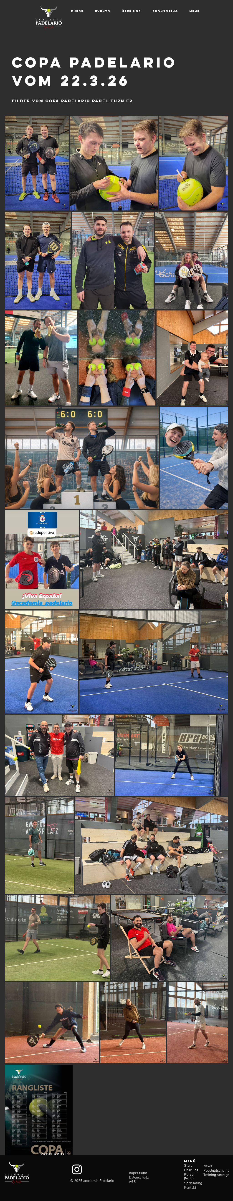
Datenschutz (139, 1177)
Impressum (138, 1173)
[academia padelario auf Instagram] (77, 1169)
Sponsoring (193, 1183)
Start (188, 1165)
